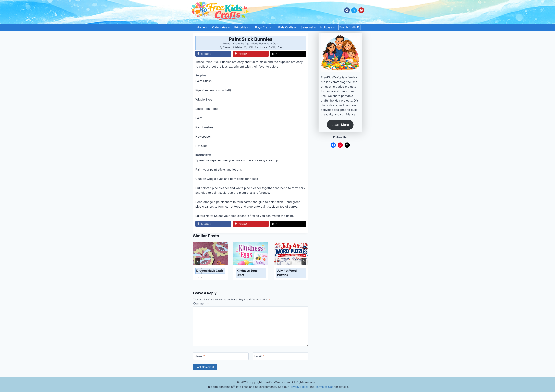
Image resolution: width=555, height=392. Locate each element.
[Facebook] (347, 10)
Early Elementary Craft (265, 43)
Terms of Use (324, 387)
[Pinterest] (361, 10)
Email (259, 356)
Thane (226, 47)
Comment (201, 303)
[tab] (201, 254)
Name (200, 356)
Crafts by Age (241, 43)
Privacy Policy (299, 387)
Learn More (340, 125)
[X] (354, 10)
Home (226, 43)
